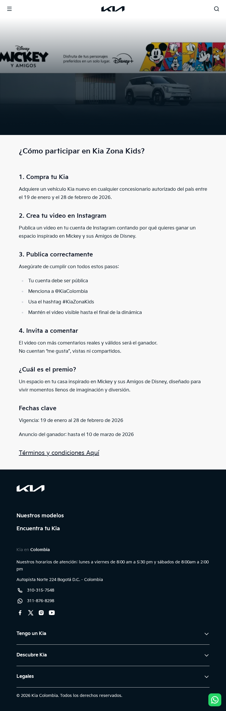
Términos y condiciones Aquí (59, 453)
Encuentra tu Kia (38, 529)
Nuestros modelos (40, 516)
